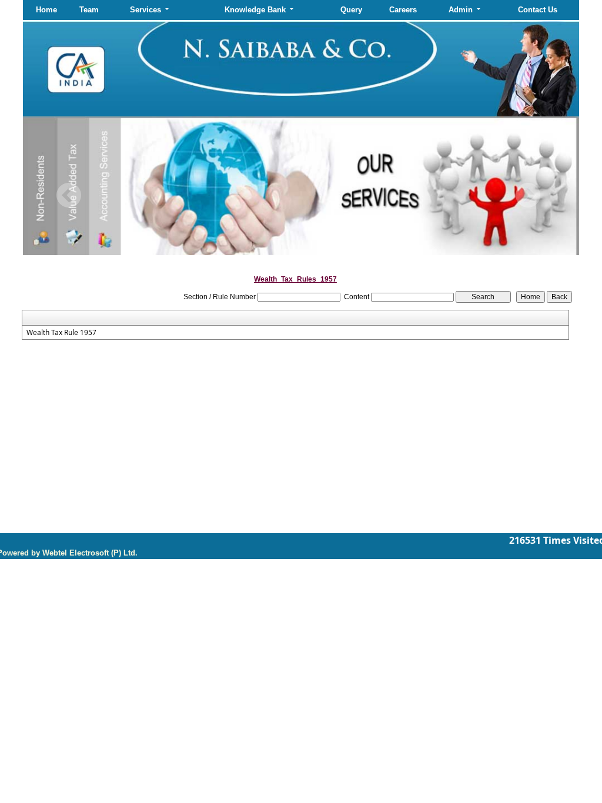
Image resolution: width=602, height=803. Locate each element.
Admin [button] (462, 9)
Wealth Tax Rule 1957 (61, 332)
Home (46, 9)
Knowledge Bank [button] (256, 9)
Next (527, 195)
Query (351, 9)
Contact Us (537, 9)
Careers (403, 9)
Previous (69, 195)
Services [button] (146, 9)
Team (89, 9)
